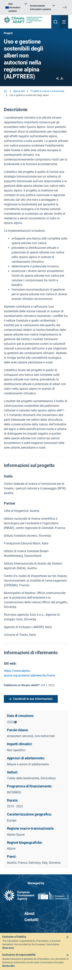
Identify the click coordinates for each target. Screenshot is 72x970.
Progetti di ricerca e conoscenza (47, 91)
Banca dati (19, 91)
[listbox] (16, 7)
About (29, 913)
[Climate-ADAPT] (26, 20)
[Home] (6, 91)
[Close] (67, 937)
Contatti (31, 919)
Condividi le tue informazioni (32, 699)
